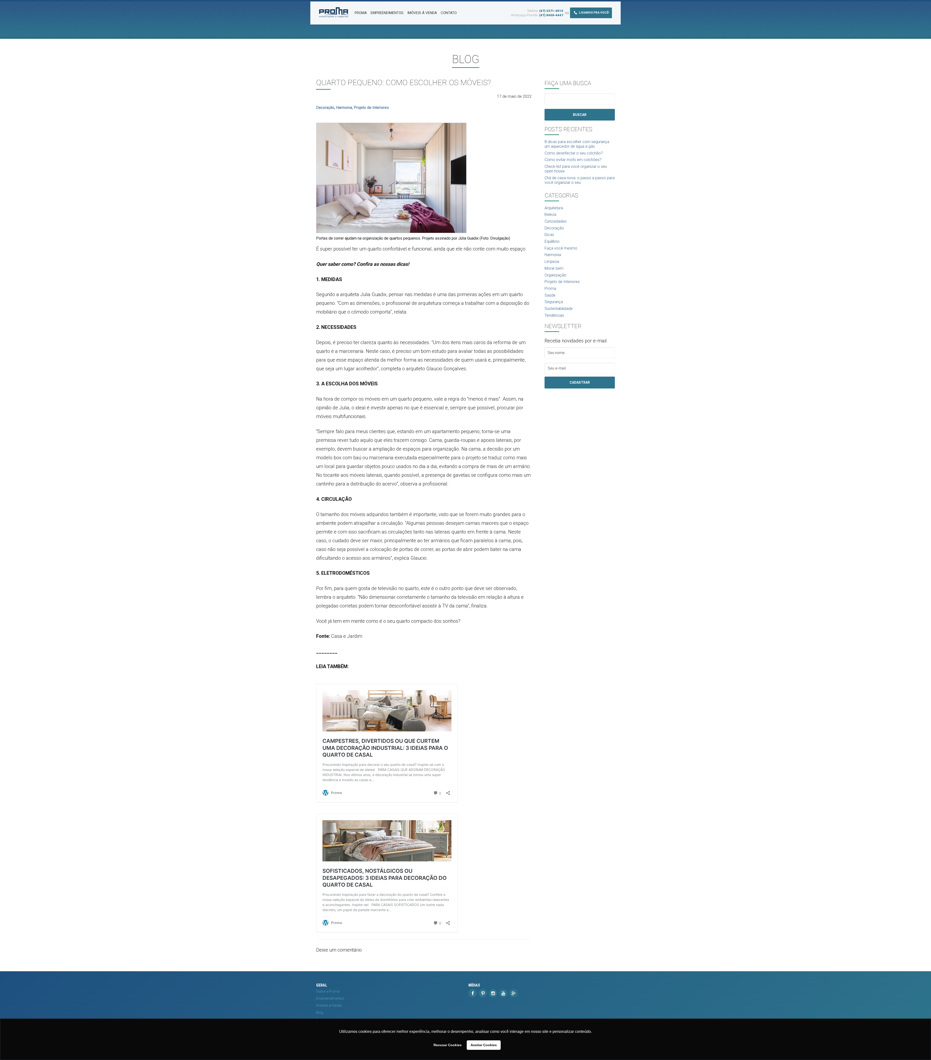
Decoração (325, 107)
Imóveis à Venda (422, 13)
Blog (319, 1012)
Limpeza (552, 261)
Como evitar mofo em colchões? (573, 159)
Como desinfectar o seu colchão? (574, 153)
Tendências (554, 315)
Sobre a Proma (327, 991)
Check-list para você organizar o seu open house (576, 168)
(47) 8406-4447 (551, 15)
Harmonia (344, 107)
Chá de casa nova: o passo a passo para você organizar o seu (580, 180)
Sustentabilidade (559, 308)
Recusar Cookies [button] (447, 1045)
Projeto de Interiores (371, 107)
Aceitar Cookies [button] (484, 1045)
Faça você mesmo (561, 248)
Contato (449, 13)
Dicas (549, 234)
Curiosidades (556, 221)
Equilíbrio (552, 241)
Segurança (554, 301)
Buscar (579, 115)
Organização (555, 275)
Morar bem (554, 268)
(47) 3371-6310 (551, 11)
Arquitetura (554, 208)
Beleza (550, 214)
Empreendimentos (387, 13)
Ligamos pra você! (593, 13)
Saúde (550, 295)
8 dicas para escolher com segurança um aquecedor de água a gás (577, 144)
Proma (361, 13)
